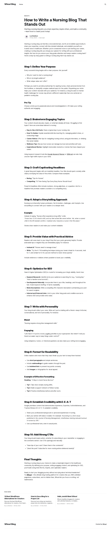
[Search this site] (105, 4)
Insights (26, 15)
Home (21, 4)
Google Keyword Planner (56, 154)
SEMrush (70, 154)
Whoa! (105, 524)
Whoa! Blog (10, 4)
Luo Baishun (34, 36)
